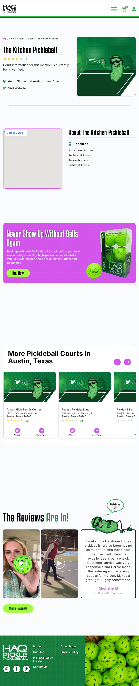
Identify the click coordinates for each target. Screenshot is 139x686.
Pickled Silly (124, 409)
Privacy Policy (69, 652)
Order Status (69, 646)
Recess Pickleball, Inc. (76, 409)
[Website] (17, 430)
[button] (114, 9)
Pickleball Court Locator (43, 659)
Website (17, 435)
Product (38, 646)
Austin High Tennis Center (24, 409)
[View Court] (41, 430)
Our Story (39, 652)
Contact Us (40, 666)
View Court (41, 435)
